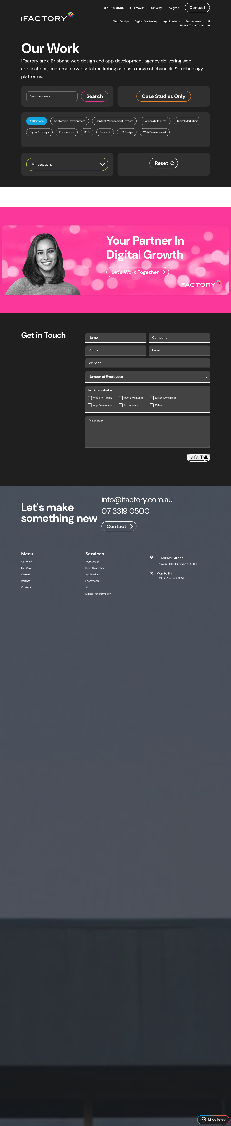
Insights (173, 8)
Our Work (137, 8)
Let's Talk (198, 457)
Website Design (102, 398)
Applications (171, 21)
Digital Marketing (146, 21)
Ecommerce (194, 21)
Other (158, 405)
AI (208, 21)
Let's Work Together (135, 272)
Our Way (155, 8)
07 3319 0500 (114, 8)
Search (94, 96)
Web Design (121, 21)
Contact (197, 7)
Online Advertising (165, 398)
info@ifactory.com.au (137, 500)
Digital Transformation (195, 25)
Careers (25, 574)
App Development (103, 405)
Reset (161, 163)
